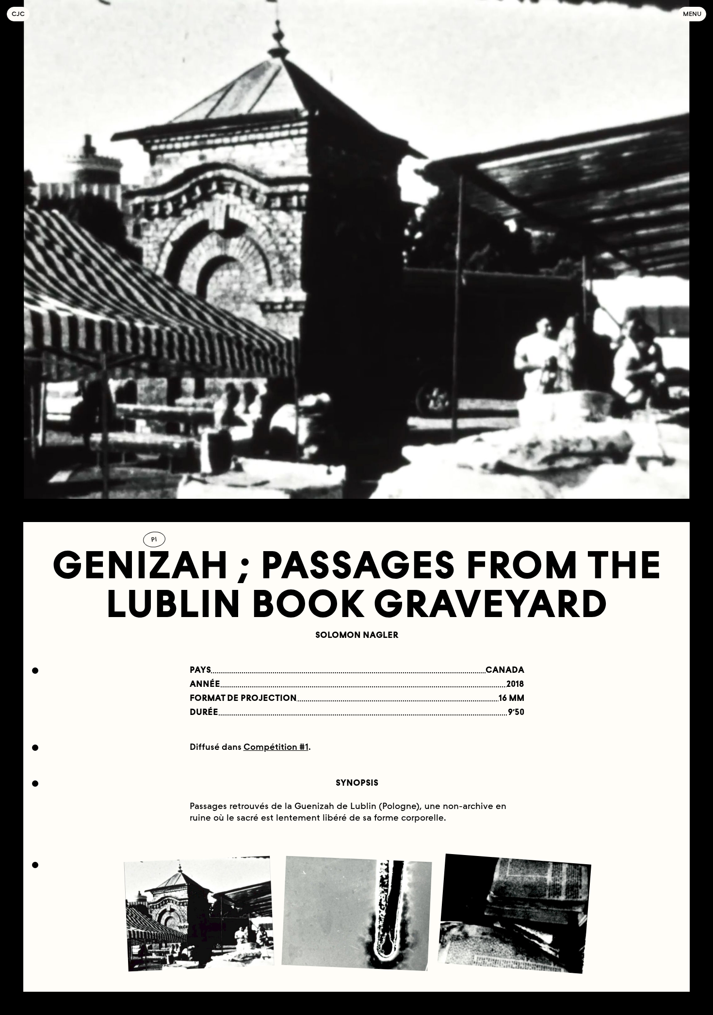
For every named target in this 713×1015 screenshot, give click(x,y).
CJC (21, 13)
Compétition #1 (275, 747)
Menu (692, 13)
